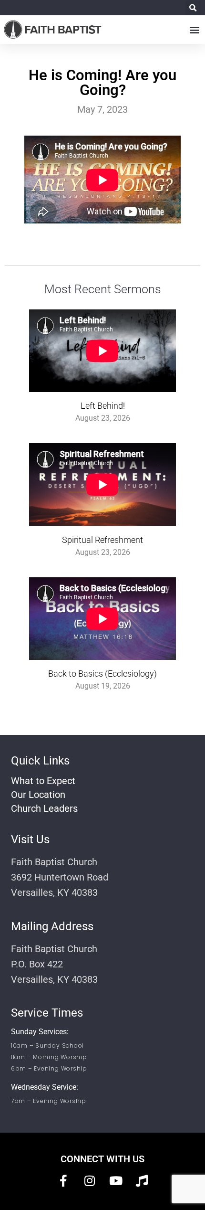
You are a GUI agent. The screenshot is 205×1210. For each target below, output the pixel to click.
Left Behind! (103, 406)
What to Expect (43, 780)
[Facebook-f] (63, 1180)
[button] (192, 7)
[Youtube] (116, 1180)
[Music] (142, 1180)
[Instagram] (90, 1180)
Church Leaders (44, 808)
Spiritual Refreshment (102, 540)
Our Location (38, 794)
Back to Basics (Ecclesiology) (102, 674)
